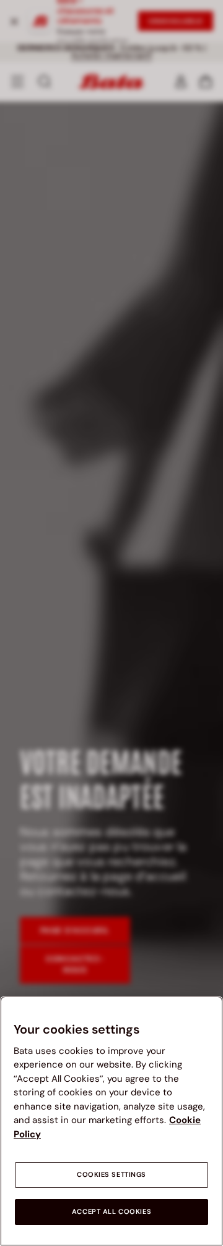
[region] (111, 1121)
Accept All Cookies (111, 1211)
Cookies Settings (111, 1174)
